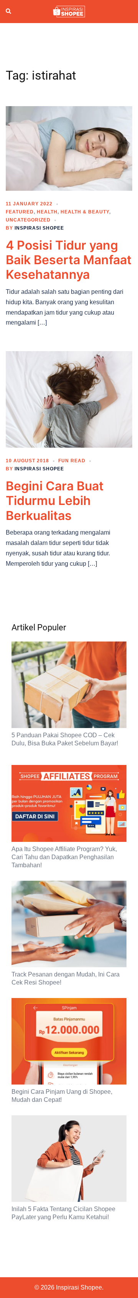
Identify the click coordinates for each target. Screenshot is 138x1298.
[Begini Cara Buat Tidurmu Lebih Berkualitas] (69, 399)
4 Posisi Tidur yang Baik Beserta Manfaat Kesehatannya (68, 260)
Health (47, 212)
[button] (9, 11)
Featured (20, 212)
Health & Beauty (85, 212)
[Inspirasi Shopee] (69, 11)
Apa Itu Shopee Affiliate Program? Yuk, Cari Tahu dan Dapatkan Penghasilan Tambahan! (64, 857)
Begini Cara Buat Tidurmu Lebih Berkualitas (55, 500)
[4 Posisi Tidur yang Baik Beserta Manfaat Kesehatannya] (69, 148)
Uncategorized (28, 220)
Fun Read (71, 460)
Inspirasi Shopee (39, 228)
